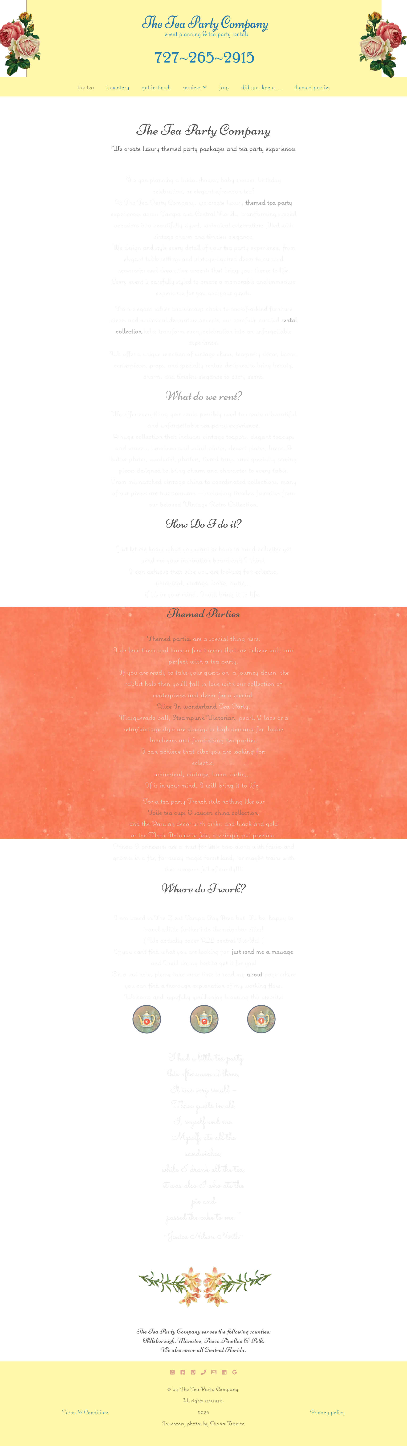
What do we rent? (203, 396)
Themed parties (169, 638)
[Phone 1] (203, 1372)
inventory (117, 87)
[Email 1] (214, 1372)
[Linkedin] (224, 1372)
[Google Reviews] (235, 1372)
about (254, 974)
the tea (85, 87)
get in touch (156, 87)
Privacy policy (327, 1413)
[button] (203, 87)
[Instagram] (172, 1372)
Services (191, 87)
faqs (224, 87)
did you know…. (261, 87)
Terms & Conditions (85, 1413)
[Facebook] (183, 1372)
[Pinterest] (193, 1372)
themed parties (312, 87)
